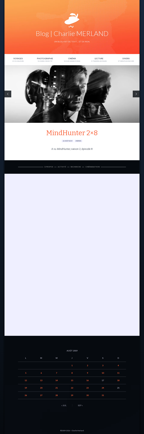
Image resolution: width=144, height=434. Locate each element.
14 (56, 380)
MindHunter (63, 148)
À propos (48, 167)
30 (87, 395)
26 (26, 395)
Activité (62, 167)
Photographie (45, 58)
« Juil (64, 405)
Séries (79, 141)
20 (41, 388)
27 (41, 395)
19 (26, 388)
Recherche (76, 167)
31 (103, 395)
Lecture (99, 58)
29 (72, 395)
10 (103, 373)
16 (87, 380)
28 (56, 395)
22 (72, 388)
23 (87, 388)
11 (118, 373)
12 (26, 380)
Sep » (80, 405)
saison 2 (76, 148)
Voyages (18, 58)
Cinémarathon (92, 167)
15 (72, 380)
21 (56, 388)
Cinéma (72, 58)
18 (118, 380)
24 (103, 388)
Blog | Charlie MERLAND (72, 33)
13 (41, 380)
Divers (126, 58)
